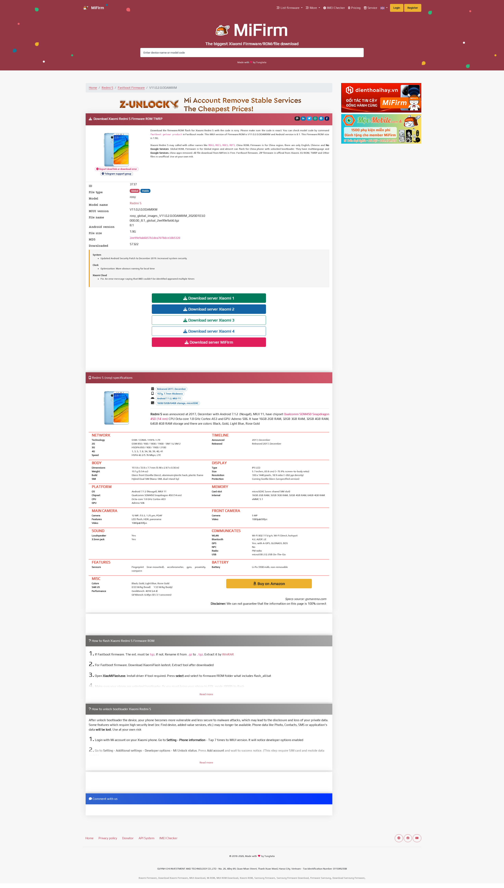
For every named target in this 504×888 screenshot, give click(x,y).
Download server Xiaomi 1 (210, 298)
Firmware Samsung (320, 878)
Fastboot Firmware (131, 88)
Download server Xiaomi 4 (210, 331)
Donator (127, 838)
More (313, 8)
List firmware (290, 8)
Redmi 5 (107, 88)
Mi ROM (211, 878)
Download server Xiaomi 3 (210, 320)
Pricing (355, 8)
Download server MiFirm (211, 342)
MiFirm (97, 7)
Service (372, 8)
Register (413, 7)
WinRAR (228, 654)
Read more (206, 694)
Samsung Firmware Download (293, 878)
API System (146, 838)
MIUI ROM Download (227, 878)
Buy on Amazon (271, 583)
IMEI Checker (335, 8)
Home (93, 88)
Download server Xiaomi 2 (210, 309)
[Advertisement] (245, 170)
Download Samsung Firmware (349, 878)
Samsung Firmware (264, 878)
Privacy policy (107, 838)
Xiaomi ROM (246, 878)
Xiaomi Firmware (148, 878)
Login (396, 7)
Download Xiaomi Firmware (173, 878)
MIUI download (197, 878)
